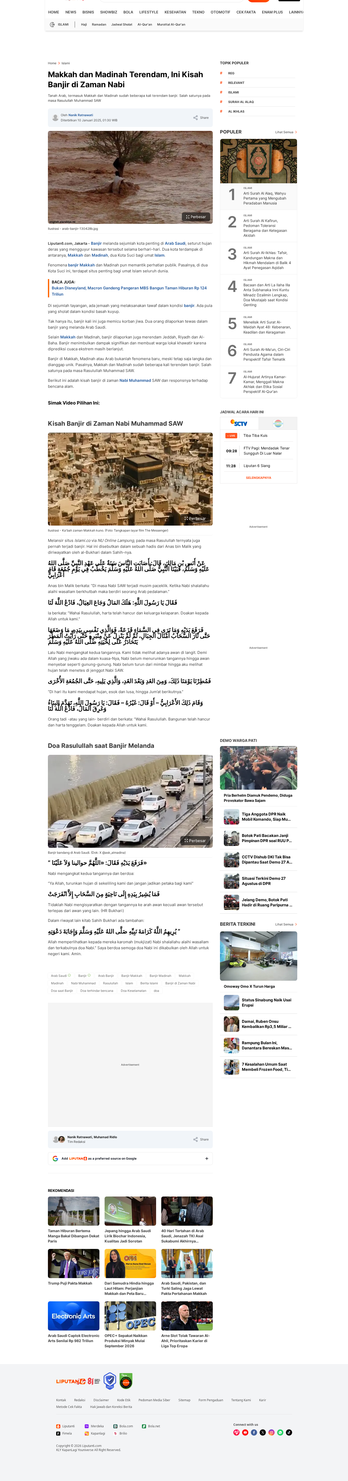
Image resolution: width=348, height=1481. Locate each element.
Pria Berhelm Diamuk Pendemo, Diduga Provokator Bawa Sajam (258, 798)
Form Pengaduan (211, 1400)
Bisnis (88, 12)
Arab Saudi (175, 243)
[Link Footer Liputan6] (78, 1381)
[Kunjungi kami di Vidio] (236, 1432)
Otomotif (220, 12)
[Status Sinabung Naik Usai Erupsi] (231, 1002)
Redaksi (79, 1400)
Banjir (96, 243)
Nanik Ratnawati (81, 115)
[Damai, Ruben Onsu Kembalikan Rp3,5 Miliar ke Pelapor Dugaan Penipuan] (231, 1024)
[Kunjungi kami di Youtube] (245, 1432)
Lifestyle (148, 12)
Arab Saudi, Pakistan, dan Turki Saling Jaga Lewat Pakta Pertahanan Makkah (184, 1288)
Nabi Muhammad (135, 380)
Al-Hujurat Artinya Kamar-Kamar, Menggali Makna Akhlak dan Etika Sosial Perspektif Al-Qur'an (264, 384)
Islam (159, 255)
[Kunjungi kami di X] (263, 1432)
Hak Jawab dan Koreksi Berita (111, 1407)
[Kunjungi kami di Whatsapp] (280, 1432)
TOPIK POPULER (234, 63)
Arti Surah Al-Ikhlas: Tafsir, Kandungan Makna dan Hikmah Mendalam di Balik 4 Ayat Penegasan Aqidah (267, 260)
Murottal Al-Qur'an (171, 24)
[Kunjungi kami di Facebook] (254, 1432)
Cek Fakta (246, 12)
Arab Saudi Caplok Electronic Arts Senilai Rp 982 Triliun (73, 1338)
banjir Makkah (81, 265)
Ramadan (99, 24)
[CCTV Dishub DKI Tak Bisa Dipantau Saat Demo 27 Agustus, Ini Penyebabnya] (231, 859)
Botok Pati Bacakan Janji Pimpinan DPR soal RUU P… (267, 838)
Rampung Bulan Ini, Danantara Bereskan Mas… (267, 1045)
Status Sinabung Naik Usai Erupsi (266, 1002)
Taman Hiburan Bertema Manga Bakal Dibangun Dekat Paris (73, 1236)
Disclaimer (101, 1400)
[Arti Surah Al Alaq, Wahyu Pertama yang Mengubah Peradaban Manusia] (259, 161)
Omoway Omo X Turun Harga (249, 986)
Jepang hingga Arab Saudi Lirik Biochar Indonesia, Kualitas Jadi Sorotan (128, 1236)
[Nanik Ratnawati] (55, 117)
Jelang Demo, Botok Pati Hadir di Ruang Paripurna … (267, 902)
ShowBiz (108, 12)
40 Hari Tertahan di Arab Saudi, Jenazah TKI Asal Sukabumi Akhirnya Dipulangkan (182, 1236)
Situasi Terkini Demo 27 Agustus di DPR (264, 881)
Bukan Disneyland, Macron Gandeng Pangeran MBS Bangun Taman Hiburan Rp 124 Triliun (129, 291)
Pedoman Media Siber (154, 1400)
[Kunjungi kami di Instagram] (271, 1432)
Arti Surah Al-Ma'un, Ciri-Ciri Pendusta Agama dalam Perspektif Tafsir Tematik (266, 354)
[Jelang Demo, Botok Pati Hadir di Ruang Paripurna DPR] (231, 902)
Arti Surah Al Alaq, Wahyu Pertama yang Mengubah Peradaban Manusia (264, 198)
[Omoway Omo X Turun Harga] (258, 956)
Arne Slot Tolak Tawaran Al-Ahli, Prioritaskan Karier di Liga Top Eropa (185, 1340)
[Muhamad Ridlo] (61, 1139)
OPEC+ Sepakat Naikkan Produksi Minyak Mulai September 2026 (126, 1340)
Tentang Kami (241, 1400)
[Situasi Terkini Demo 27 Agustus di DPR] (231, 881)
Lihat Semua (284, 132)
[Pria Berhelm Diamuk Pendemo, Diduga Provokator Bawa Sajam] (258, 768)
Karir (262, 1400)
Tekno (198, 12)
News (70, 12)
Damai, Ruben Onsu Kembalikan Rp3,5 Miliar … (266, 1024)
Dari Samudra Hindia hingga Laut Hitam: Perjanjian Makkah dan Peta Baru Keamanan (129, 1288)
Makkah (75, 255)
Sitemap (184, 1400)
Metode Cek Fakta (69, 1407)
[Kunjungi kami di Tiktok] (289, 1432)
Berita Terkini (237, 924)
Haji (84, 24)
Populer (231, 131)
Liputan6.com (91, 1446)
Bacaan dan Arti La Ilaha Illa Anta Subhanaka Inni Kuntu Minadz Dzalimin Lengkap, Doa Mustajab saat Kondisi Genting (266, 295)
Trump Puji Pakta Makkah (70, 1283)
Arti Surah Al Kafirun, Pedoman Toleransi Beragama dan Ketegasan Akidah (265, 227)
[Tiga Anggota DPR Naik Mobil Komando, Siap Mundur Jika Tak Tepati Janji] (231, 817)
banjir (189, 305)
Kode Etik (123, 1400)
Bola (128, 12)
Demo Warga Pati (238, 740)
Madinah (100, 255)
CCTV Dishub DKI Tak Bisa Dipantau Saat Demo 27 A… (267, 859)
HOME (53, 12)
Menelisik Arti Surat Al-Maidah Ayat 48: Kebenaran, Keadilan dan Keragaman (267, 327)
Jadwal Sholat (121, 24)
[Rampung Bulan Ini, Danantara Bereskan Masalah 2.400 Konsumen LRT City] (231, 1045)
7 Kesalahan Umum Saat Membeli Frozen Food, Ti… (266, 1067)
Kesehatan (175, 12)
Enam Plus (272, 12)
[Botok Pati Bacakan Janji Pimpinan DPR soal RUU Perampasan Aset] (231, 838)
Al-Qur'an (145, 24)
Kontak (61, 1400)
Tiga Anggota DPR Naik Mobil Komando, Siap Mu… (266, 817)
